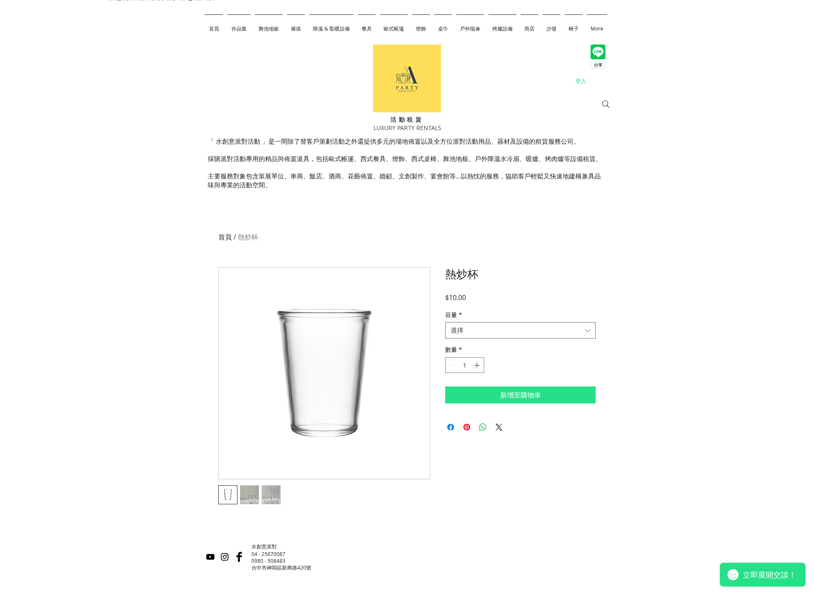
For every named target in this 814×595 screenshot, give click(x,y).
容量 (453, 315)
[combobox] (520, 330)
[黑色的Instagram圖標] (225, 557)
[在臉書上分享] (451, 427)
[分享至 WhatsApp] (483, 427)
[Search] (606, 104)
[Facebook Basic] (239, 557)
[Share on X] (499, 427)
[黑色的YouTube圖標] (210, 557)
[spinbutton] (464, 365)
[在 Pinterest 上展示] (467, 427)
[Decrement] (451, 365)
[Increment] (477, 365)
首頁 (225, 237)
